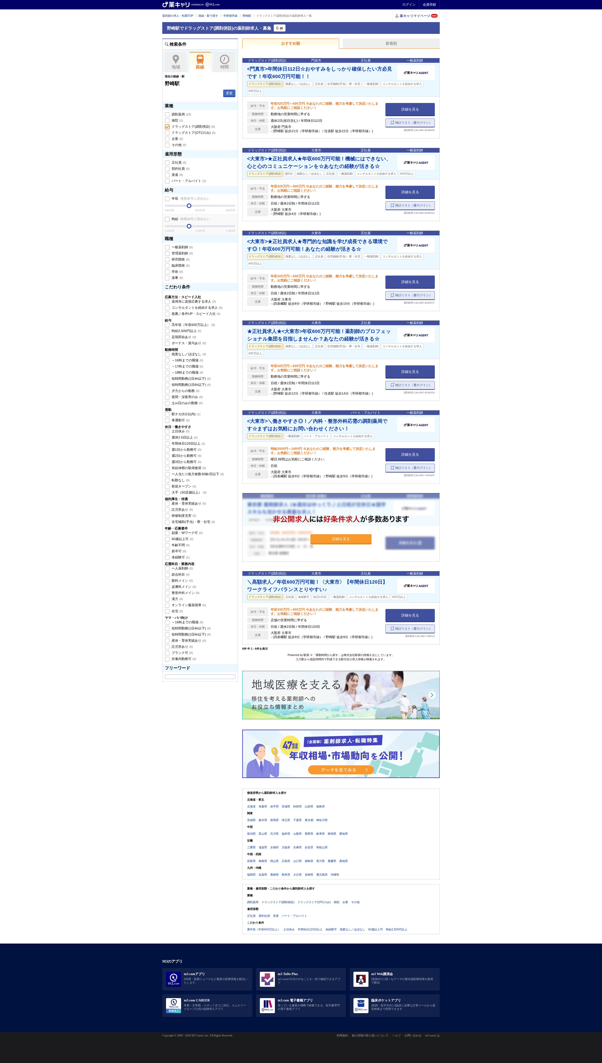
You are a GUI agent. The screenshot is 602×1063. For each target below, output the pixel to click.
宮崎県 (309, 874)
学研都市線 (230, 15)
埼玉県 (286, 820)
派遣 (177, 175)
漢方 (177, 599)
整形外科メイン (185, 593)
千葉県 (297, 820)
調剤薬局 (181, 114)
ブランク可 (182, 653)
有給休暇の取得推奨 (188, 468)
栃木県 (263, 820)
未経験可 (180, 557)
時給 (190, 219)
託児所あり (182, 509)
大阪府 (286, 847)
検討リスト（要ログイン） (413, 122)
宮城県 (286, 806)
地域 (176, 67)
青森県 (263, 806)
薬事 (177, 278)
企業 (177, 139)
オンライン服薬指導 (188, 605)
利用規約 (342, 1035)
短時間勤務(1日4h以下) (191, 378)
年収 (190, 198)
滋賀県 (263, 847)
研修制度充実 (183, 516)
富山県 (263, 833)
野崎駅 (247, 15)
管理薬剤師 (182, 253)
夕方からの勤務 (185, 391)
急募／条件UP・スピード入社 (195, 314)
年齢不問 (180, 545)
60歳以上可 (182, 539)
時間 (224, 67)
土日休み (180, 431)
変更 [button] (229, 93)
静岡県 (332, 833)
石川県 (274, 833)
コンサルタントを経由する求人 (196, 307)
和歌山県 (322, 847)
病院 (177, 120)
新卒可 (178, 551)
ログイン (409, 4)
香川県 (320, 861)
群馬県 (274, 820)
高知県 (343, 861)
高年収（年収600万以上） (193, 325)
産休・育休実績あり (188, 503)
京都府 (274, 847)
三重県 (251, 847)
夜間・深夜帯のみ (187, 397)
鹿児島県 (322, 874)
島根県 (263, 861)
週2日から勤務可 (186, 456)
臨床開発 (180, 265)
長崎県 (274, 874)
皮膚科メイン (183, 587)
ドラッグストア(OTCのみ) (193, 132)
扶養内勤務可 (183, 659)
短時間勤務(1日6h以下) (191, 385)
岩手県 (274, 806)
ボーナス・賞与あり (188, 343)
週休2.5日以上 (184, 437)
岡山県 (274, 861)
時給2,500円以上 (186, 331)
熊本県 (286, 874)
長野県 (309, 833)
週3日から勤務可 (186, 462)
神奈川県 (322, 820)
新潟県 (251, 833)
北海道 (251, 806)
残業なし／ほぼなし (188, 354)
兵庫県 (297, 847)
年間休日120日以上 (188, 443)
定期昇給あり (183, 337)
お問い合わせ (412, 1035)
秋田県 (297, 806)
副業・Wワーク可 (186, 533)
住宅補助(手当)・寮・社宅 (193, 522)
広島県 (286, 861)
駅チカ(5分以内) (185, 414)
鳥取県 (251, 861)
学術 (177, 271)
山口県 (297, 861)
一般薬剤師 (182, 247)
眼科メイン (182, 580)
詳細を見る (410, 109)
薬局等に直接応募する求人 (193, 301)
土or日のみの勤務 (186, 403)
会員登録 (429, 4)
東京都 (309, 820)
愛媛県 (332, 861)
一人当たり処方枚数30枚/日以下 (197, 474)
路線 (200, 67)
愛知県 (343, 833)
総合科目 (180, 574)
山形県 (309, 806)
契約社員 (180, 168)
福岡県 (251, 874)
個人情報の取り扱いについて (370, 1035)
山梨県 (297, 833)
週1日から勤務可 (186, 449)
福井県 (286, 833)
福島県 (320, 806)
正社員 (178, 162)
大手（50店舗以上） (188, 492)
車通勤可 (180, 420)
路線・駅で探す (208, 15)
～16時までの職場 (187, 360)
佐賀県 (263, 874)
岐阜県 (320, 833)
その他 (178, 145)
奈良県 (309, 847)
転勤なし (180, 480)
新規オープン (183, 486)
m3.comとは (432, 1035)
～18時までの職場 (187, 372)
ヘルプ (396, 1035)
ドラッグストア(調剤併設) (193, 126)
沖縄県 (335, 874)
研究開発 (180, 259)
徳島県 (309, 861)
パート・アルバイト (188, 181)
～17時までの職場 (187, 366)
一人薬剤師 (182, 568)
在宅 (177, 611)
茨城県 (251, 820)
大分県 (297, 874)
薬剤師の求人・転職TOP (177, 15)
